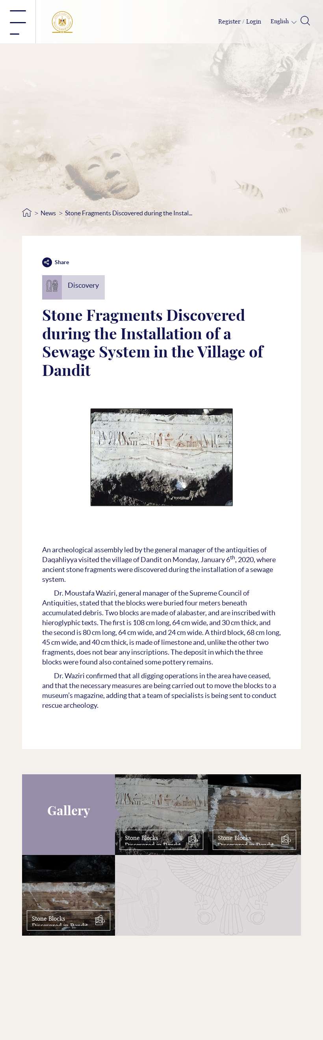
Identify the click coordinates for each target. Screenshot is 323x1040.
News (48, 213)
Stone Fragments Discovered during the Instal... (128, 213)
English (280, 21)
